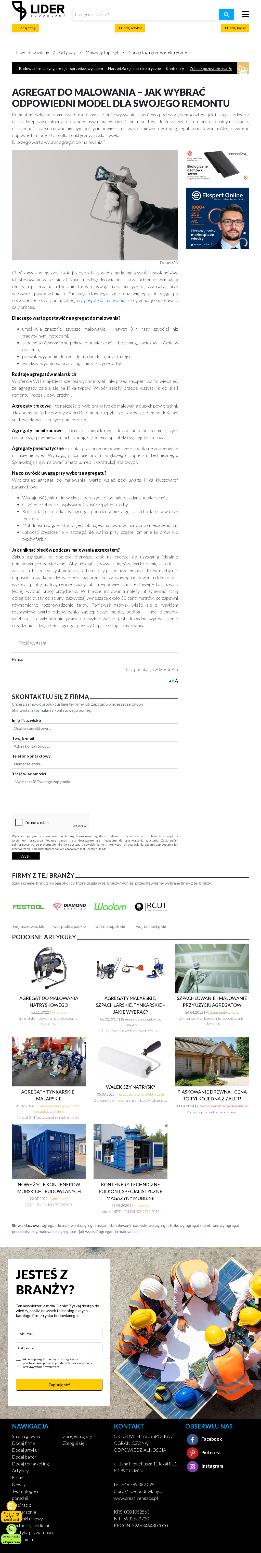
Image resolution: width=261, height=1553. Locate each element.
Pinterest (211, 1452)
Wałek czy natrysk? (130, 1087)
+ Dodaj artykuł (130, 28)
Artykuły (67, 52)
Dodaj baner (24, 1457)
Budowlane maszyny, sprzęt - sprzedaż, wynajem (61, 68)
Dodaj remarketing (30, 1463)
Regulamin (22, 1539)
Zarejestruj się (77, 1436)
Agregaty (59, 1012)
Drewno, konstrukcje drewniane (222, 1106)
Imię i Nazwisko (26, 720)
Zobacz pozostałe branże (211, 68)
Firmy (17, 1477)
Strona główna (26, 1436)
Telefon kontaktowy (31, 755)
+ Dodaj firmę (25, 28)
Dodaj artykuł (25, 1450)
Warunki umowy (27, 1518)
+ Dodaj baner (235, 28)
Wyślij (25, 856)
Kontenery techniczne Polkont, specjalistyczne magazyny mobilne (130, 1191)
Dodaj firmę (23, 1443)
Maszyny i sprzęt (102, 52)
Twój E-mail (23, 738)
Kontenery (175, 68)
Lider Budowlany (32, 52)
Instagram (212, 1466)
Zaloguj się (73, 1443)
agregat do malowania (103, 300)
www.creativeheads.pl (136, 1498)
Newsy (19, 1484)
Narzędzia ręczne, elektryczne (157, 52)
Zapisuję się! (59, 1384)
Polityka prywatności (32, 1532)
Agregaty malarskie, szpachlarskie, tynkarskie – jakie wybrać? (130, 1005)
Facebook (211, 1439)
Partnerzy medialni (30, 1525)
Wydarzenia (24, 1512)
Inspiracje (21, 1505)
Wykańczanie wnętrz (222, 1012)
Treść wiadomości (29, 773)
